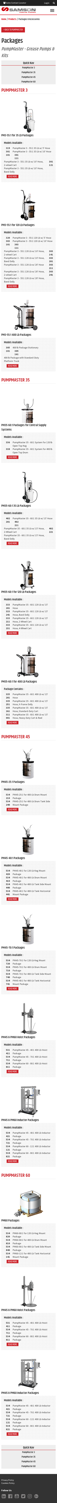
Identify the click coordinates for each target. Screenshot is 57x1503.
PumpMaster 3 (28, 68)
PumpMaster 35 (28, 72)
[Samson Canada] (18, 10)
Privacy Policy (7, 1480)
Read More (12, 176)
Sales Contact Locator (16, 2)
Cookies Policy (7, 1483)
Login (46, 3)
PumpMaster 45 (29, 77)
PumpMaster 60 (28, 82)
